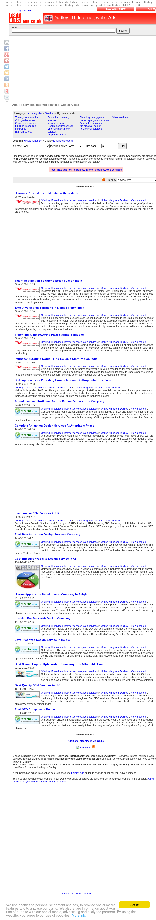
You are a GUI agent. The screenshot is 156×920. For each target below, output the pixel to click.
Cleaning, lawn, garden (92, 117)
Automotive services (91, 123)
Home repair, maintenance (94, 120)
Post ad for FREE (116, 9)
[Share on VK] (6, 78)
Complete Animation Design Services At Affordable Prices (54, 425)
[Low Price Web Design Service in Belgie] (28, 654)
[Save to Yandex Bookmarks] (6, 91)
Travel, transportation (27, 117)
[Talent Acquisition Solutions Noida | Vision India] (28, 293)
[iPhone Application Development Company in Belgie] (28, 609)
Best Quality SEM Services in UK (37, 685)
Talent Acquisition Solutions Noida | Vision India (48, 280)
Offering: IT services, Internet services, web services (69, 200)
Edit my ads (77, 773)
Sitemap (88, 893)
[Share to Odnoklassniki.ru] (6, 85)
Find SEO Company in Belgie (35, 709)
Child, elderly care (25, 120)
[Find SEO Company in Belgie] (28, 724)
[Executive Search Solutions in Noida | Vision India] (28, 320)
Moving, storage (56, 123)
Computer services (25, 123)
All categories (34, 113)
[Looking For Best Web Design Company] (28, 633)
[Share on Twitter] (6, 66)
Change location (23, 10)
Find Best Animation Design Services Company (47, 534)
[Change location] (63, 140)
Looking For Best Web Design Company (42, 618)
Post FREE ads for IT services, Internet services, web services (86, 169)
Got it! (134, 904)
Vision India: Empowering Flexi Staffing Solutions (49, 334)
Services (50, 113)
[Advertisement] (47, 246)
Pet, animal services (91, 128)
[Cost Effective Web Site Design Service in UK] (28, 589)
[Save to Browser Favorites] (6, 72)
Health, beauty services (60, 126)
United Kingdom (33, 140)
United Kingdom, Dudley (114, 200)
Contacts (77, 893)
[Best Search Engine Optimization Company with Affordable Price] (28, 677)
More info (79, 915)
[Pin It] (6, 60)
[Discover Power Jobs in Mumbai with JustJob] (28, 205)
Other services (120, 117)
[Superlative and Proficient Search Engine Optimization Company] (28, 416)
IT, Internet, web (23, 131)
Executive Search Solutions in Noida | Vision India (49, 307)
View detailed (138, 200)
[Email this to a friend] (6, 97)
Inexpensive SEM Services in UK (37, 513)
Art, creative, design (90, 126)
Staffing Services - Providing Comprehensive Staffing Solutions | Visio (63, 380)
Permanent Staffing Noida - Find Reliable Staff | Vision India (56, 358)
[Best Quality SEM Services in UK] (28, 698)
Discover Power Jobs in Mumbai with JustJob (46, 193)
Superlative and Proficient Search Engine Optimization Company (59, 401)
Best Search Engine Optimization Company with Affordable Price (59, 664)
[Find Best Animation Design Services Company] (28, 549)
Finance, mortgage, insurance (26, 127)
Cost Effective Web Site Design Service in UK (46, 558)
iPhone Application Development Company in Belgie (51, 594)
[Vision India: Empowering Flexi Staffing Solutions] (28, 347)
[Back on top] (6, 42)
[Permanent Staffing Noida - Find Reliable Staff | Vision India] (28, 371)
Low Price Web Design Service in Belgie (42, 639)
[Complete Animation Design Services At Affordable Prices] (28, 440)
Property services (57, 134)
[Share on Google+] (6, 54)
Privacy (66, 893)
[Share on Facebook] (6, 48)
